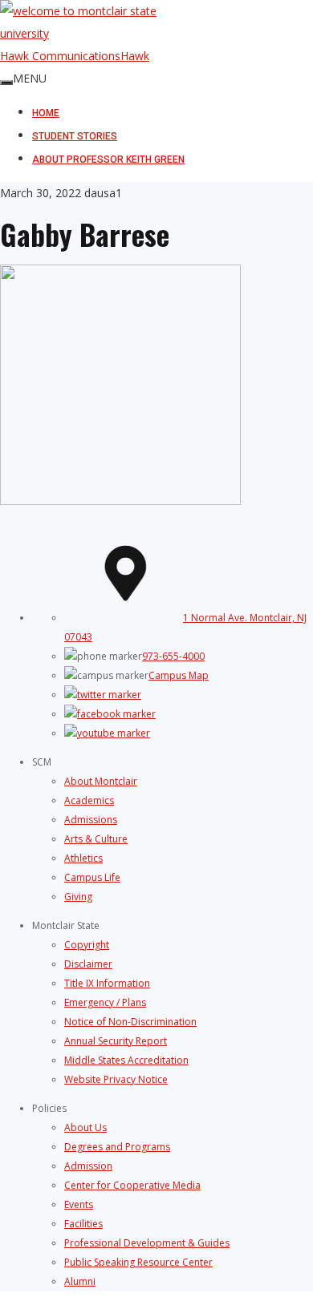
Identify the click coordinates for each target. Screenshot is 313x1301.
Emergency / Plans (105, 1002)
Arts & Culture (96, 839)
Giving (78, 896)
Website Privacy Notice (116, 1079)
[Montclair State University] (156, 22)
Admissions (90, 819)
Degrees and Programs (117, 1147)
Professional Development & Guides (147, 1243)
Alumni (80, 1281)
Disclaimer (88, 964)
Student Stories (74, 136)
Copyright (86, 945)
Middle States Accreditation (126, 1060)
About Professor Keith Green (108, 159)
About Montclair (100, 781)
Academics (89, 800)
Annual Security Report (115, 1041)
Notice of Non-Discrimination (130, 1021)
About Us (85, 1127)
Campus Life (92, 877)
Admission (88, 1166)
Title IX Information (107, 983)
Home (45, 113)
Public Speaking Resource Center (138, 1262)
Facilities (83, 1223)
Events (78, 1204)
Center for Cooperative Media (132, 1185)
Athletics (83, 858)
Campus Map (178, 675)
